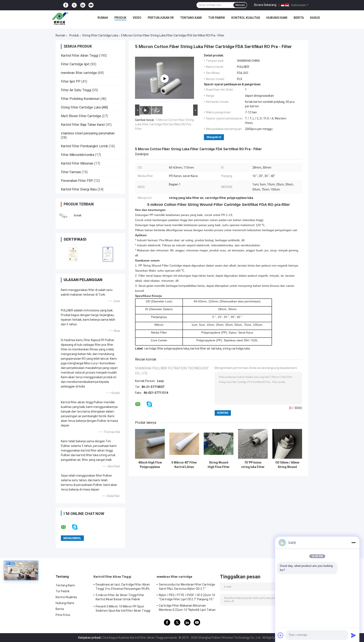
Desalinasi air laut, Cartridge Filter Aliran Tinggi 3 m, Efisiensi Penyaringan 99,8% (123, 586)
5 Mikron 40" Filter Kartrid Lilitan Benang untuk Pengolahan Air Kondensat (184, 465)
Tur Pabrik (216, 17)
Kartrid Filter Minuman (77, 163)
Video (137, 17)
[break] (65, 215)
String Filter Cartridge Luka (100, 35)
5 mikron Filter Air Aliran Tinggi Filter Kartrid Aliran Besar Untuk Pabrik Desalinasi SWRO (120, 597)
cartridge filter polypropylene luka (166, 348)
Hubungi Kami (276, 17)
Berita (299, 17)
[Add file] (281, 635)
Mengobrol (214, 137)
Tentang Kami (191, 17)
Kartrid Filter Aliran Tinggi (79, 56)
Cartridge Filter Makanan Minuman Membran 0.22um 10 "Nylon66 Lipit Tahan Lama (187, 608)
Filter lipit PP (70, 81)
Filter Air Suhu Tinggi (76, 90)
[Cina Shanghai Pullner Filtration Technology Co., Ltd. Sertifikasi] (73, 254)
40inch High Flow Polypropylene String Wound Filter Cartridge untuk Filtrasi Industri (150, 465)
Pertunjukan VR (161, 17)
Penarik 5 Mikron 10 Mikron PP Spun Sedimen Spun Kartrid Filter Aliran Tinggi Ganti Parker (123, 609)
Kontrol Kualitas (245, 17)
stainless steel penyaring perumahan (88, 133)
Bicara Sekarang (265, 5)
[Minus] (353, 542)
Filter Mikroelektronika (77, 155)
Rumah (103, 17)
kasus (315, 17)
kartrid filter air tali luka (205, 348)
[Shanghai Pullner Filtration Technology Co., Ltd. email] (66, 527)
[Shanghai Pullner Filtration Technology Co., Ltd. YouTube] (91, 5)
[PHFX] (164, 78)
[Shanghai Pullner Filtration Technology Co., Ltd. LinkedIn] (83, 5)
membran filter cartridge (79, 73)
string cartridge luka (236, 348)
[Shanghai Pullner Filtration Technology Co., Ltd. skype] (77, 527)
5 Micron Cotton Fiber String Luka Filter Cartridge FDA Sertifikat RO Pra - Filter (164, 124)
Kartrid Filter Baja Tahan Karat (83, 125)
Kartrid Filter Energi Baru (79, 189)
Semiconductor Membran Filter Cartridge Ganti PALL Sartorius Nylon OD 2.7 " (187, 586)
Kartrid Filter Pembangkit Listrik (84, 146)
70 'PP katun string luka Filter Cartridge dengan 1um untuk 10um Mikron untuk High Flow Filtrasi (252, 465)
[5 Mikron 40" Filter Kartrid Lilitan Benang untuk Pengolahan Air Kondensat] (184, 444)
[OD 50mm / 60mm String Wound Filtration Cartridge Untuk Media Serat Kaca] (287, 444)
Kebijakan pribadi (89, 637)
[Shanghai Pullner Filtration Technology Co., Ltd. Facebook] (66, 5)
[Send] (353, 635)
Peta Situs (63, 615)
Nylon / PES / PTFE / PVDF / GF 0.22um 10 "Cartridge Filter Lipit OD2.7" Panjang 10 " (187, 597)
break (78, 215)
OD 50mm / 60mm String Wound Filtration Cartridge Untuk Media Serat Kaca (287, 465)
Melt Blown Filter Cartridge (81, 116)
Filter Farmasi (71, 172)
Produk (120, 17)
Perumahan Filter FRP (77, 181)
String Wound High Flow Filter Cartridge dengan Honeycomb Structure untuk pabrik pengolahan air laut (218, 465)
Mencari (240, 5)
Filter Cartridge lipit (75, 64)
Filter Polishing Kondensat (80, 99)
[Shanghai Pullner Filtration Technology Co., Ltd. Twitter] (74, 5)
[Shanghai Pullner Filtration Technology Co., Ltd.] (61, 18)
